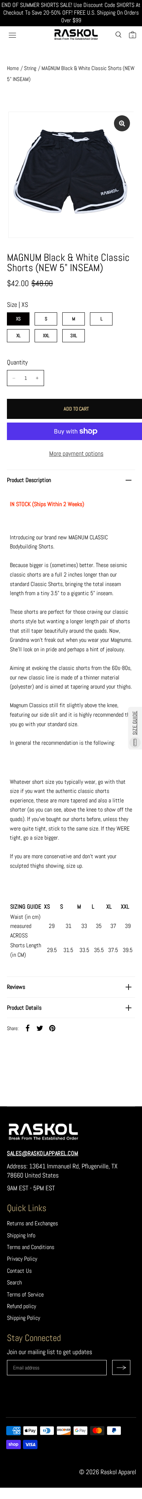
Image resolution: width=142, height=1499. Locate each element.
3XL (73, 335)
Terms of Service (25, 1294)
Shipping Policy (23, 1318)
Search (14, 1282)
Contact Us (19, 1271)
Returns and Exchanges (32, 1223)
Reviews (16, 987)
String (30, 68)
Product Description (29, 480)
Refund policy (21, 1306)
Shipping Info (21, 1235)
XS (18, 319)
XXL (46, 335)
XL (18, 335)
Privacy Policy (22, 1259)
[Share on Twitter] (39, 1027)
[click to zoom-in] (122, 123)
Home (13, 68)
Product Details (24, 1007)
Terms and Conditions (30, 1247)
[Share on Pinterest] (52, 1027)
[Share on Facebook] (27, 1027)
